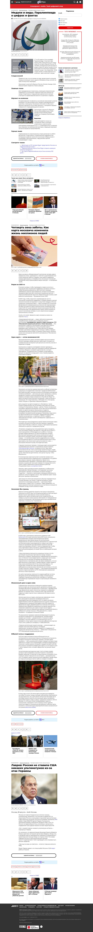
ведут (53, 848)
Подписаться (70, 27)
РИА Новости (24, 51)
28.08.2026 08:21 (15, 762)
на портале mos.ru (36, 466)
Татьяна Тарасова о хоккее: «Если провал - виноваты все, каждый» (25, 190)
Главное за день (63, 18)
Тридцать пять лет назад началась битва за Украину (72, 98)
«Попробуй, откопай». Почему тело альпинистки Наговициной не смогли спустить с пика (73, 71)
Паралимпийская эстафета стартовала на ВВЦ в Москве (24, 185)
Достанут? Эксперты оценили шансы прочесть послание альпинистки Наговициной (73, 75)
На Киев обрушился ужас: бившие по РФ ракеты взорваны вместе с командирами (70, 53)
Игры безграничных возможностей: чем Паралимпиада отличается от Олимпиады (44, 181)
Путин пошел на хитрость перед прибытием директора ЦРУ (71, 93)
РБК (55, 819)
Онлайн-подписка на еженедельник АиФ (46, 905)
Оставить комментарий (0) (47, 158)
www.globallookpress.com (30, 804)
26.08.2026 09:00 (15, 225)
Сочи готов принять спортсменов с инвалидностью (48, 185)
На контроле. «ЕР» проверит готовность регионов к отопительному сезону (70, 35)
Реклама (21, 905)
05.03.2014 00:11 (14, 10)
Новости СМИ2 (34, 220)
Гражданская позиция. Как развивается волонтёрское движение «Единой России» (70, 47)
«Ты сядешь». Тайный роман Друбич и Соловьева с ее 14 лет (72, 107)
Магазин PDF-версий (70, 905)
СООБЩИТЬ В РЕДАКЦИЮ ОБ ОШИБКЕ (51, 907)
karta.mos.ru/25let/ (30, 707)
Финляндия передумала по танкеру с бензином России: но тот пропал (72, 88)
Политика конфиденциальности (25, 922)
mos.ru (26, 316)
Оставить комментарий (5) (47, 712)
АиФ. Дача (62, 20)
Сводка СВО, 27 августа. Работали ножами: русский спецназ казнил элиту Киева (70, 41)
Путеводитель (31, 907)
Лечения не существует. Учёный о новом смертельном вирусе (72, 80)
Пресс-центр (61, 905)
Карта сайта (39, 907)
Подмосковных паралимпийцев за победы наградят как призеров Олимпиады (25, 181)
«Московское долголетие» (26, 448)
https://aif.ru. (23, 920)
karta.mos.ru (22, 537)
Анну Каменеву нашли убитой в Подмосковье (71, 103)
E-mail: (60, 13)
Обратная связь (23, 907)
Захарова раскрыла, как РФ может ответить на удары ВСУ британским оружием (70, 59)
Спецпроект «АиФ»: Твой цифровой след (46, 6)
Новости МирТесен (64, 117)
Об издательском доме (30, 905)
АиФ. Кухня (62, 24)
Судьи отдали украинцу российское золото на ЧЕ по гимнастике (72, 112)
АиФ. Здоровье (63, 22)
